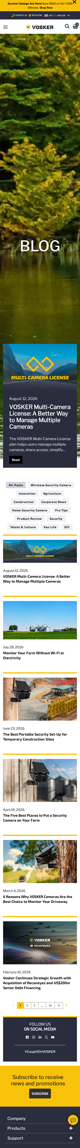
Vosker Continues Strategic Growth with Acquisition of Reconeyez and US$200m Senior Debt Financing (37, 983)
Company (16, 1118)
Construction (24, 502)
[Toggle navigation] (5, 27)
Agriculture (52, 493)
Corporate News (53, 502)
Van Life (50, 527)
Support (15, 1138)
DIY (67, 527)
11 (58, 1005)
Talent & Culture (23, 527)
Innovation (27, 493)
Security (56, 518)
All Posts (16, 485)
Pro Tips (61, 510)
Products (16, 1128)
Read (16, 460)
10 (50, 1005)
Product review (29, 518)
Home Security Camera (29, 510)
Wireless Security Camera (51, 485)
